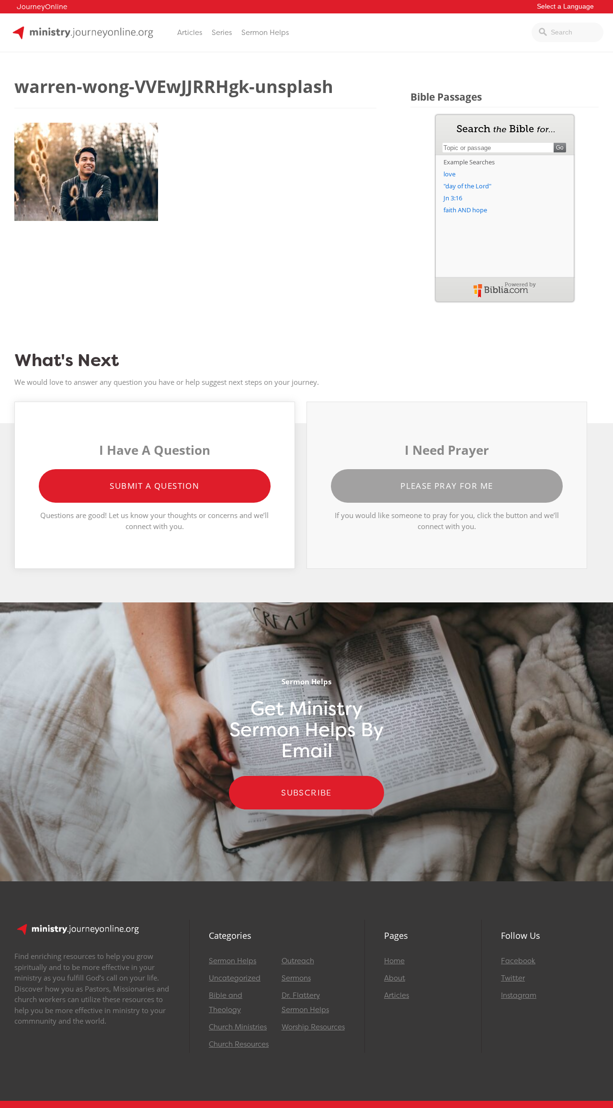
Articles (189, 32)
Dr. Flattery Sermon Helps (305, 1003)
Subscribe (306, 792)
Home (394, 961)
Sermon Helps (265, 32)
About (394, 978)
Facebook (518, 961)
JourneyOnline (42, 7)
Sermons (296, 978)
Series (222, 32)
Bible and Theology (225, 1003)
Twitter (513, 978)
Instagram (518, 995)
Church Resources (239, 1044)
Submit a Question (154, 485)
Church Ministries (238, 1027)
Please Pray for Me (446, 485)
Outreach (298, 961)
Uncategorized (235, 978)
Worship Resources (313, 1027)
